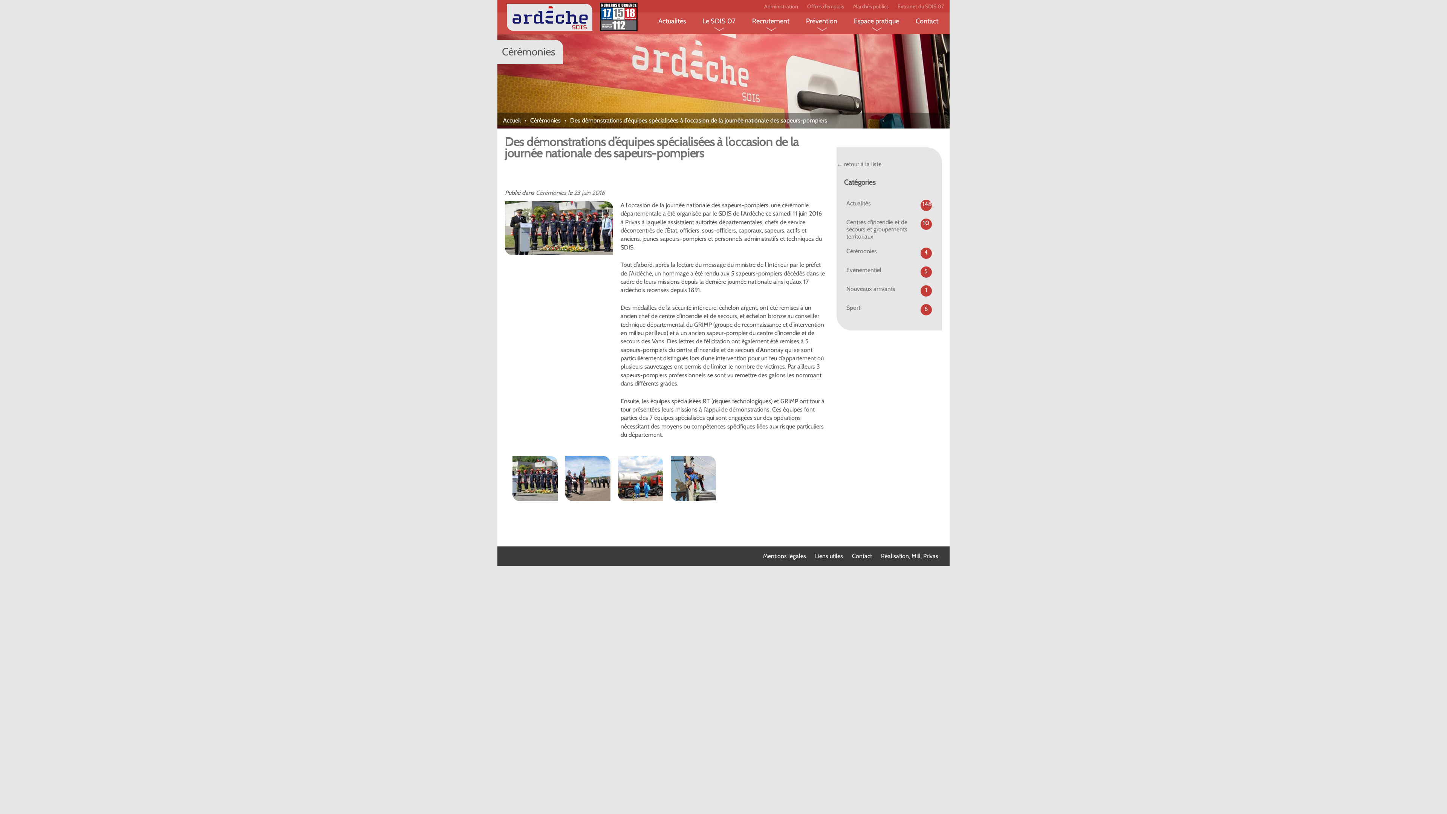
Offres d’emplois (825, 6)
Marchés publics (871, 6)
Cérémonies (545, 120)
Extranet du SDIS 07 (921, 6)
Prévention (821, 21)
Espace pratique (876, 21)
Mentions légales (784, 556)
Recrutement (770, 21)
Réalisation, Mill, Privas (909, 556)
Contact (927, 21)
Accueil (512, 120)
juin (586, 192)
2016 (598, 192)
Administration (781, 6)
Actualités (672, 21)
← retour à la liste (859, 164)
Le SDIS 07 (719, 21)
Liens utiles (829, 556)
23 (577, 192)
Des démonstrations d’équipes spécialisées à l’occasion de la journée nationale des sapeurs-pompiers (652, 147)
